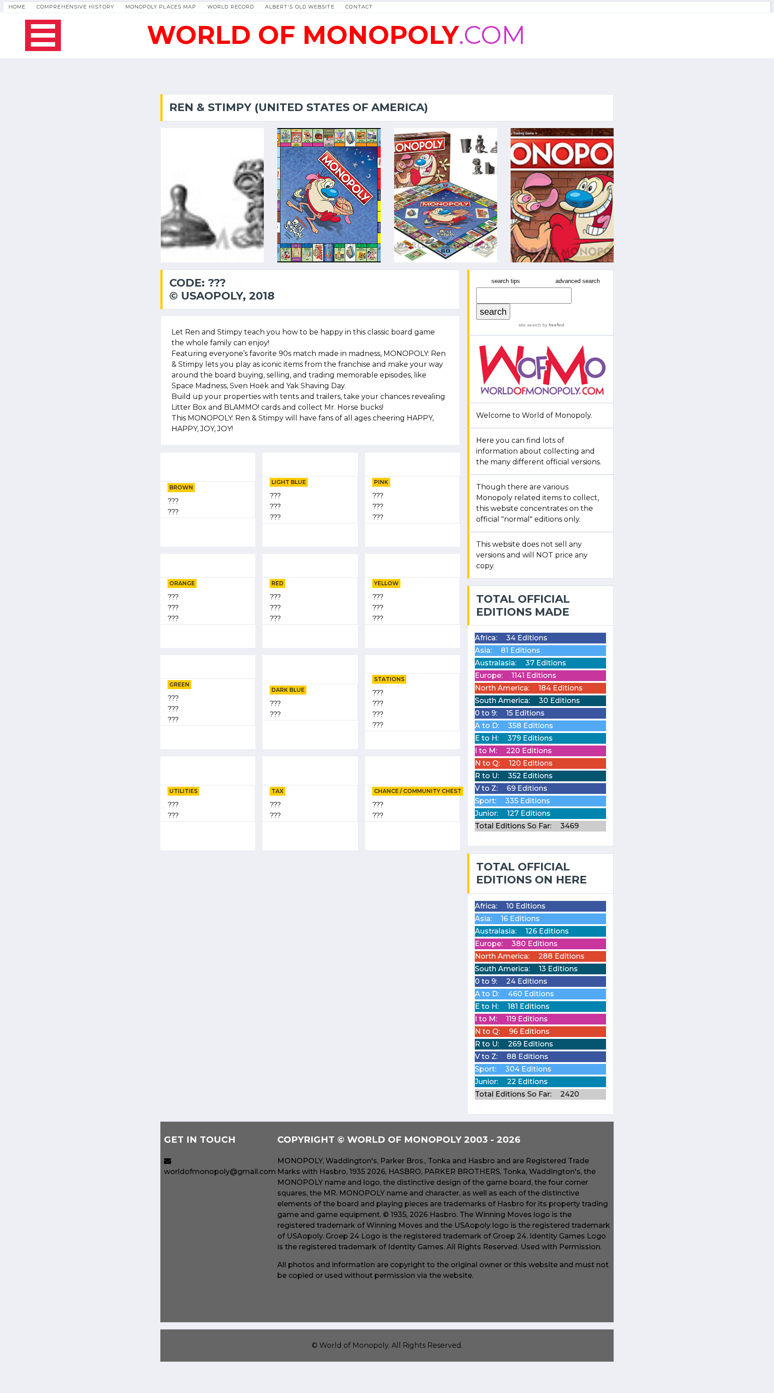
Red (277, 583)
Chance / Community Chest (417, 791)
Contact (359, 7)
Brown (181, 487)
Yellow (386, 583)
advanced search (577, 281)
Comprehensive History (75, 7)
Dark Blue (288, 689)
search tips (505, 281)
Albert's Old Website (300, 7)
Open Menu (43, 35)
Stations (389, 679)
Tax (277, 791)
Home (17, 7)
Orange (182, 583)
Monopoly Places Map (161, 7)
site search (530, 324)
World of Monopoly (353, 1345)
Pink (381, 482)
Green (179, 684)
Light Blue (288, 482)
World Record (230, 7)
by (552, 324)
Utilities (183, 791)
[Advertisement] (310, 920)
